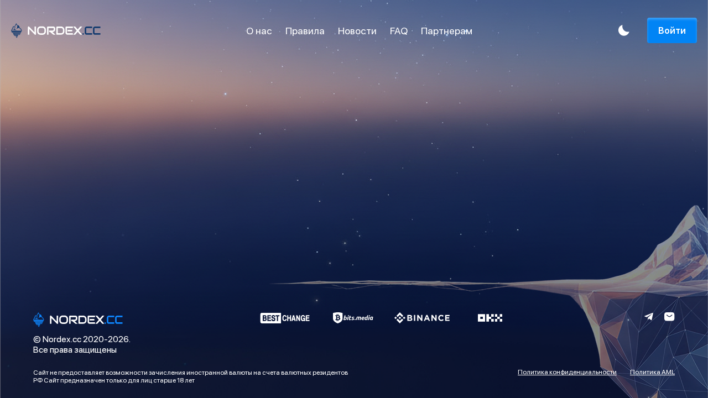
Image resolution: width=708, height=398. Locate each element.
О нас (259, 30)
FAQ (399, 30)
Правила (305, 30)
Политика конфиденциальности (567, 372)
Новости (357, 30)
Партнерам (446, 30)
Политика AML (652, 372)
